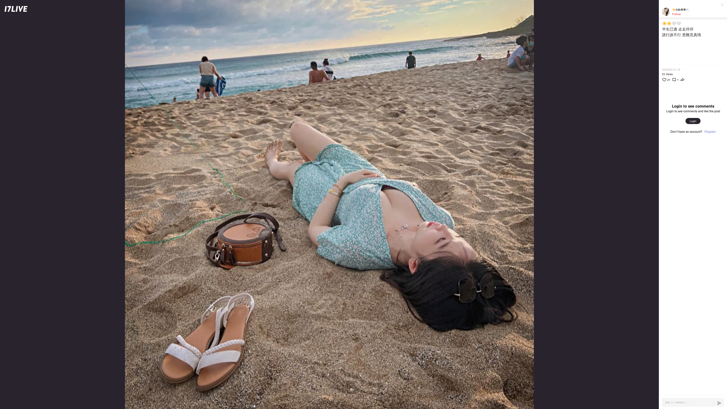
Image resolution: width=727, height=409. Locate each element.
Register (710, 131)
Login (693, 121)
